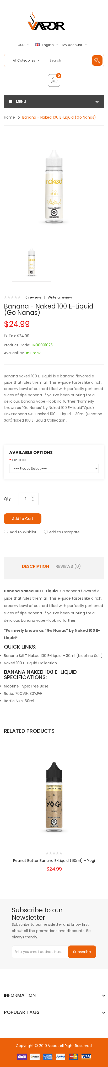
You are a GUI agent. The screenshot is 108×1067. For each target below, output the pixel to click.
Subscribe (82, 951)
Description (35, 566)
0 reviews (33, 297)
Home (9, 117)
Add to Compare (64, 532)
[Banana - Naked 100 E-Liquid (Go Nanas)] (31, 261)
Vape (52, 1045)
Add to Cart (22, 518)
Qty (7, 498)
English (48, 45)
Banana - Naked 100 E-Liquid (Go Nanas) (59, 117)
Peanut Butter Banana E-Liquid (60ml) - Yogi (54, 860)
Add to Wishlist (23, 532)
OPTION (19, 460)
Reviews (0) (68, 566)
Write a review (60, 297)
